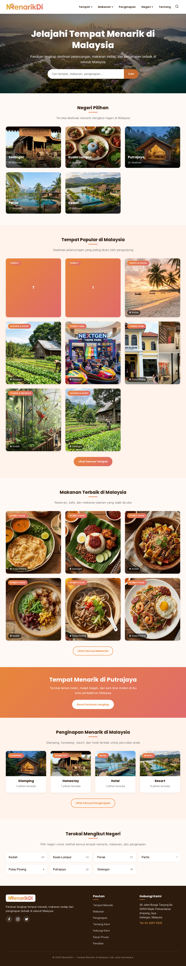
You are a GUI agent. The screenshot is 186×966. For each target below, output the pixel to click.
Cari (131, 74)
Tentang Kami (101, 924)
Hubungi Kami (101, 930)
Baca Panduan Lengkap (93, 704)
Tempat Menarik (103, 905)
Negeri (146, 7)
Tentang (165, 7)
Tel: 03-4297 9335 (151, 922)
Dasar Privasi (101, 937)
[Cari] (177, 7)
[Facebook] (9, 919)
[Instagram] (18, 919)
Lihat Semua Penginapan (93, 803)
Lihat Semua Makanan (93, 651)
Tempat (84, 7)
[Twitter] (26, 919)
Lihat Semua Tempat (93, 461)
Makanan (104, 7)
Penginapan (127, 7)
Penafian (98, 943)
